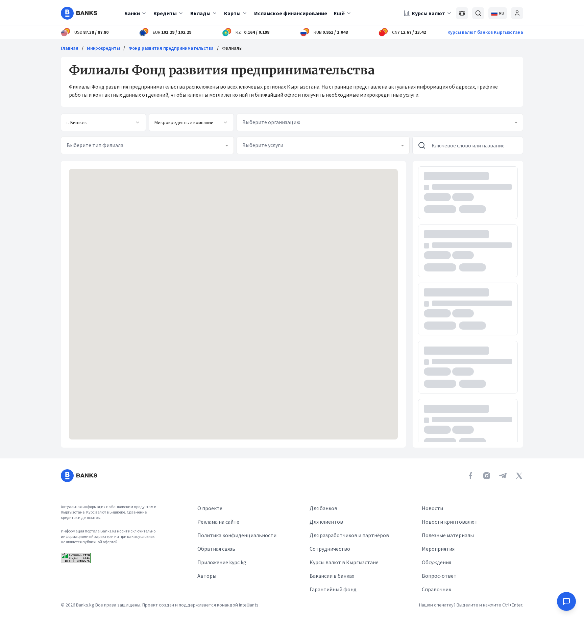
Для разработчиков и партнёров (349, 535)
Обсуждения (436, 562)
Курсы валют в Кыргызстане (344, 562)
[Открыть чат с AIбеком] (566, 601)
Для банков (323, 508)
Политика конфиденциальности (236, 535)
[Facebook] (470, 476)
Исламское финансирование (290, 13)
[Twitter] (519, 476)
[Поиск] (478, 13)
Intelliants (249, 605)
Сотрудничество (330, 548)
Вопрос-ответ (439, 575)
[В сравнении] (462, 13)
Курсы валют (428, 13)
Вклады (200, 13)
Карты (232, 13)
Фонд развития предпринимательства (171, 48)
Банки (132, 13)
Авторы (206, 575)
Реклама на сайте (218, 521)
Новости (432, 508)
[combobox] (103, 122)
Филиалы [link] (232, 48)
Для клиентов (326, 521)
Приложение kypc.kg (221, 562)
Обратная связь (216, 548)
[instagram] (487, 476)
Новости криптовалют (450, 521)
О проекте (209, 508)
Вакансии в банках (332, 575)
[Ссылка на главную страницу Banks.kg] (79, 13)
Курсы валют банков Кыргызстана (485, 32)
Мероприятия (438, 548)
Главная (69, 48)
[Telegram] (503, 476)
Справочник (436, 589)
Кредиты (165, 13)
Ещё (339, 13)
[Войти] (517, 13)
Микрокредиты (103, 48)
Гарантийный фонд (333, 589)
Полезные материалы (448, 535)
